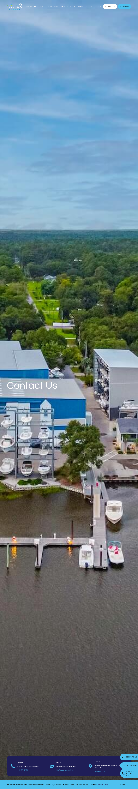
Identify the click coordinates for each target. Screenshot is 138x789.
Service (43, 6)
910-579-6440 (22, 770)
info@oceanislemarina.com (66, 770)
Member (98, 6)
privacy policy (103, 784)
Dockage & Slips (31, 6)
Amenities (64, 6)
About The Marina (76, 6)
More (88, 6)
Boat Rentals (53, 6)
